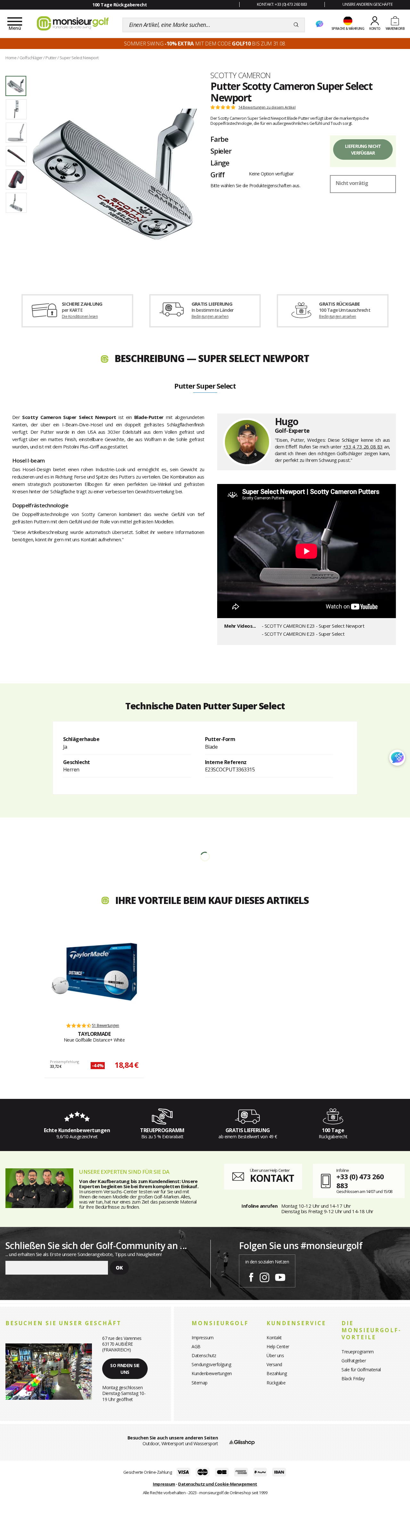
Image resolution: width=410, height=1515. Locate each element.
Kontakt (274, 1337)
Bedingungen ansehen (210, 316)
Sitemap (200, 1383)
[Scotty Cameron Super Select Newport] (115, 174)
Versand (274, 1364)
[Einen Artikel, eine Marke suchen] (296, 25)
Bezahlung (276, 1373)
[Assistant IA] (319, 24)
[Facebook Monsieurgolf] (251, 1276)
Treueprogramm (357, 1352)
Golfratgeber (353, 1361)
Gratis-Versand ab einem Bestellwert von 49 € (119, 5)
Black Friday (353, 1378)
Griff (217, 174)
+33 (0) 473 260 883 (360, 1181)
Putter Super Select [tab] (205, 386)
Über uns (275, 1355)
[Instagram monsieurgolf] (264, 1276)
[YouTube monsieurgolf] (280, 1276)
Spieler (221, 150)
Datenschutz (204, 1355)
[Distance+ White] (94, 972)
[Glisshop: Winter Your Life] (73, 23)
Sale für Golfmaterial (361, 1369)
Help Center (277, 1346)
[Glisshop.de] (242, 1442)
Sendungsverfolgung (211, 1364)
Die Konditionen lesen (80, 316)
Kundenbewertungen (212, 1373)
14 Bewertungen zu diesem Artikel (267, 107)
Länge (219, 162)
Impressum (203, 1337)
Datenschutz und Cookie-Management (217, 1484)
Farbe (219, 138)
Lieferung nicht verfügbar (363, 149)
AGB (196, 1346)
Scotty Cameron (240, 75)
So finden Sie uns (125, 1368)
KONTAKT (272, 1178)
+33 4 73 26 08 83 (363, 446)
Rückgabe (275, 1383)
